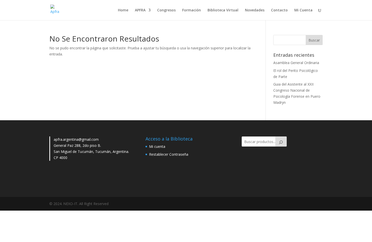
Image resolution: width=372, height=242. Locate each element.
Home (123, 10)
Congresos (166, 10)
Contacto (279, 10)
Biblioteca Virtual (223, 10)
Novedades (254, 10)
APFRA (140, 10)
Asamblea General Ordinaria (296, 62)
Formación (191, 10)
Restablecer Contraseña (168, 154)
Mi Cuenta (303, 10)
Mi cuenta (157, 146)
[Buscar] (281, 141)
